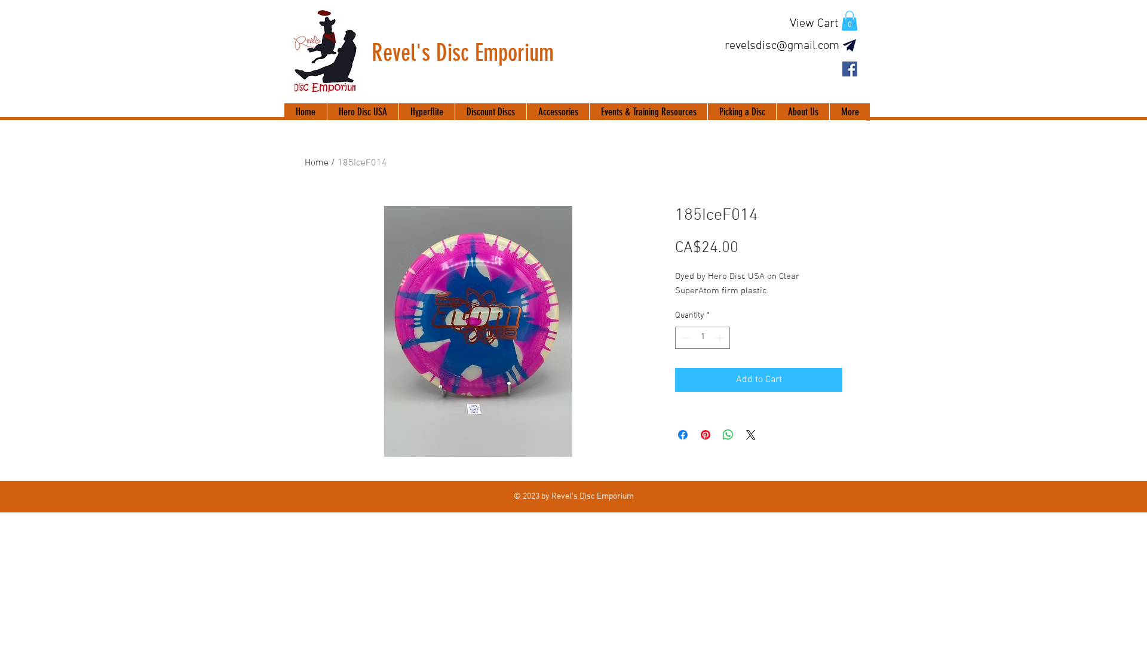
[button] (849, 20)
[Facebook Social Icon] (849, 69)
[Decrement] (684, 337)
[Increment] (720, 337)
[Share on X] (751, 435)
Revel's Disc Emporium (463, 53)
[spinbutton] (702, 337)
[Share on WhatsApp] (728, 435)
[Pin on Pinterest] (705, 435)
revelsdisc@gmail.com (782, 46)
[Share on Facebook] (683, 435)
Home (317, 163)
